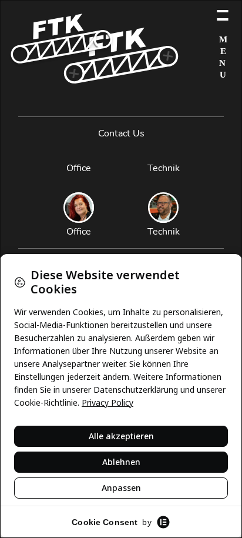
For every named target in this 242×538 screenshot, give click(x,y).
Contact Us (121, 133)
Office (78, 168)
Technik (163, 168)
